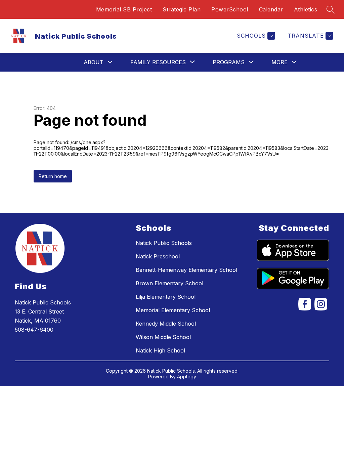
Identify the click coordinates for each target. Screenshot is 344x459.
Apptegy (186, 376)
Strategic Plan (182, 9)
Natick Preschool (158, 256)
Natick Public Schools (164, 243)
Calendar (271, 9)
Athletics (305, 9)
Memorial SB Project (124, 9)
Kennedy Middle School (166, 323)
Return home (53, 176)
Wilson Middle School (163, 337)
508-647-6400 (34, 329)
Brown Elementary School (169, 283)
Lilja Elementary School (166, 296)
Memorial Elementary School (173, 310)
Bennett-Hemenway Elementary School (186, 269)
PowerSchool (229, 9)
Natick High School (160, 350)
